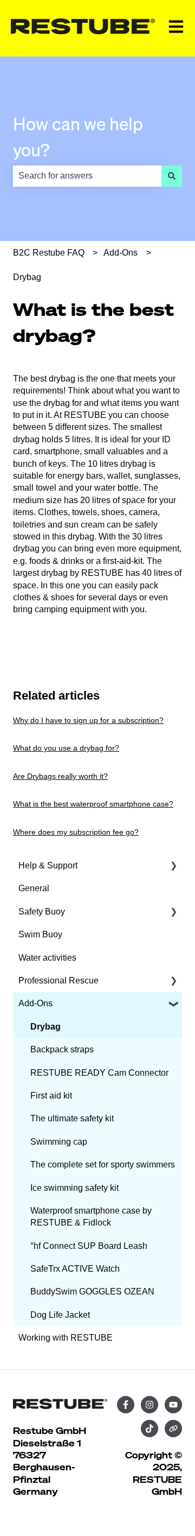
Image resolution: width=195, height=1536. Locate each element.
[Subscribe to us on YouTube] (173, 1404)
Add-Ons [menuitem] (35, 1003)
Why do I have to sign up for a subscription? (88, 720)
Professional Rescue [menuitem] (58, 980)
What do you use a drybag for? (66, 748)
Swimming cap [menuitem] (58, 1141)
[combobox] (87, 176)
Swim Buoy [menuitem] (40, 934)
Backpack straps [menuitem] (62, 1049)
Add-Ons (120, 252)
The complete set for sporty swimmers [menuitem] (102, 1164)
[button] (173, 866)
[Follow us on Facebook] (125, 1404)
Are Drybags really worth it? (60, 776)
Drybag (27, 277)
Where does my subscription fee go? (76, 832)
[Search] (171, 176)
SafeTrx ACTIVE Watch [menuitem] (75, 1268)
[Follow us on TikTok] (149, 1428)
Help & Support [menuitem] (47, 865)
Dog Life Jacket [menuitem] (60, 1314)
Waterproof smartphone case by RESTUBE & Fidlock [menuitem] (91, 1216)
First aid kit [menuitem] (51, 1095)
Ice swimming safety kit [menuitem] (74, 1187)
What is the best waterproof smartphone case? (93, 803)
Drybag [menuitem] (45, 1026)
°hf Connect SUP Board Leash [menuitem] (88, 1246)
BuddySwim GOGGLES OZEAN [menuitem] (92, 1291)
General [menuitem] (33, 888)
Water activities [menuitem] (47, 957)
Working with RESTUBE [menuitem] (65, 1337)
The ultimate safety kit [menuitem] (72, 1118)
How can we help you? (78, 136)
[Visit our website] (173, 1428)
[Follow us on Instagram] (149, 1404)
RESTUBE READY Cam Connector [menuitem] (99, 1072)
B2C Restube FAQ (48, 252)
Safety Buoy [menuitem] (41, 911)
